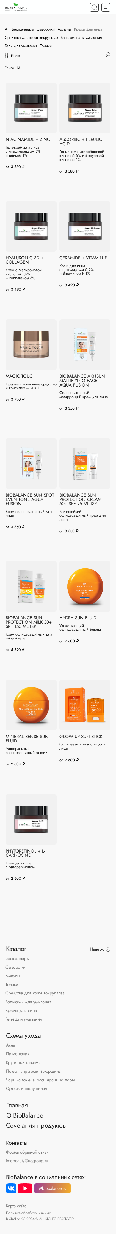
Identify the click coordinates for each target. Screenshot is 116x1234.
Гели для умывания (23, 1019)
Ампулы (12, 976)
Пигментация (17, 1054)
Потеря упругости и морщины (34, 1071)
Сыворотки (15, 967)
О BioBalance (24, 1115)
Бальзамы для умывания (28, 1002)
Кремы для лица (21, 1010)
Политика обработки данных (28, 1213)
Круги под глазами (23, 1062)
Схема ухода (23, 1035)
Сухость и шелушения (26, 1088)
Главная (17, 1105)
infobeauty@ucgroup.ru (27, 1161)
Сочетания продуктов (36, 1125)
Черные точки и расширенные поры (40, 1080)
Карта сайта (16, 1206)
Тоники (11, 984)
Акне (10, 1045)
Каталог (16, 948)
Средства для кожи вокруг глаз (34, 993)
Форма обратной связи (27, 1152)
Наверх (97, 949)
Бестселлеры (17, 958)
